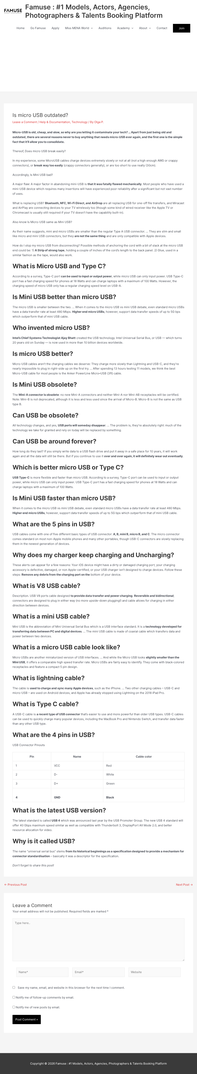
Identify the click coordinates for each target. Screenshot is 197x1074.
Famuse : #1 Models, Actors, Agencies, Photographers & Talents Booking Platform (94, 11)
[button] (91, 28)
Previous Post (15, 884)
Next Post (184, 884)
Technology (80, 122)
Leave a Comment (25, 122)
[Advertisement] (98, 63)
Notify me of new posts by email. (38, 1007)
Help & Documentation (54, 122)
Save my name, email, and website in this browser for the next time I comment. (71, 987)
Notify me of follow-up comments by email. (45, 997)
